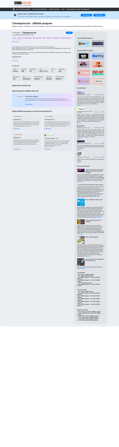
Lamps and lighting (27, 38)
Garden (14, 38)
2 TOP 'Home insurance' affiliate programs (88, 317)
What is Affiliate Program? (92, 237)
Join (69, 32)
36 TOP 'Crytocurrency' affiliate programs (88, 320)
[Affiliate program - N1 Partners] (83, 72)
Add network (86, 15)
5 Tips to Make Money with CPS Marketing (93, 221)
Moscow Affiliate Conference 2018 (94, 199)
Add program (99, 15)
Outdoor (19, 38)
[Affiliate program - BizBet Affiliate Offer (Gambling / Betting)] (97, 64)
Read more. (80, 181)
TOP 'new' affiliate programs (85, 283)
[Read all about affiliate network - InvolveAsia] (90, 154)
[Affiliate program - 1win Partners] (83, 56)
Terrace (49, 38)
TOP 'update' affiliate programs (85, 276)
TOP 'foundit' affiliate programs (85, 291)
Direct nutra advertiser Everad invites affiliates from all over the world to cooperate (95, 171)
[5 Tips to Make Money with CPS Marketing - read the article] (81, 221)
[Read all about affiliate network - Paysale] (97, 43)
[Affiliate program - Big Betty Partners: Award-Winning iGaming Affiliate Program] (83, 64)
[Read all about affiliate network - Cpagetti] (83, 43)
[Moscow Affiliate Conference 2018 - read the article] (81, 202)
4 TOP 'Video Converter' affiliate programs (88, 316)
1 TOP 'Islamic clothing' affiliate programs (88, 318)
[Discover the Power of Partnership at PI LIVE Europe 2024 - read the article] (81, 262)
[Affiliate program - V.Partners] (83, 81)
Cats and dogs (55, 38)
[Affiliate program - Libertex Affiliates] (97, 81)
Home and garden (37, 38)
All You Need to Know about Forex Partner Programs (90, 184)
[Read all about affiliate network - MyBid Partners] (90, 92)
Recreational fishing (17, 40)
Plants (44, 38)
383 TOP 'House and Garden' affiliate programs (89, 311)
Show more (15, 41)
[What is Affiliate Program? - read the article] (81, 240)
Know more (29, 104)
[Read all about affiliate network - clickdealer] (90, 126)
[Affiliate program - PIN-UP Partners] (97, 72)
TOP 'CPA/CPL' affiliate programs (86, 274)
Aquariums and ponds (65, 38)
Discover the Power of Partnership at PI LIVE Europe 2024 (95, 260)
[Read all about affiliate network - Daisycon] (90, 108)
